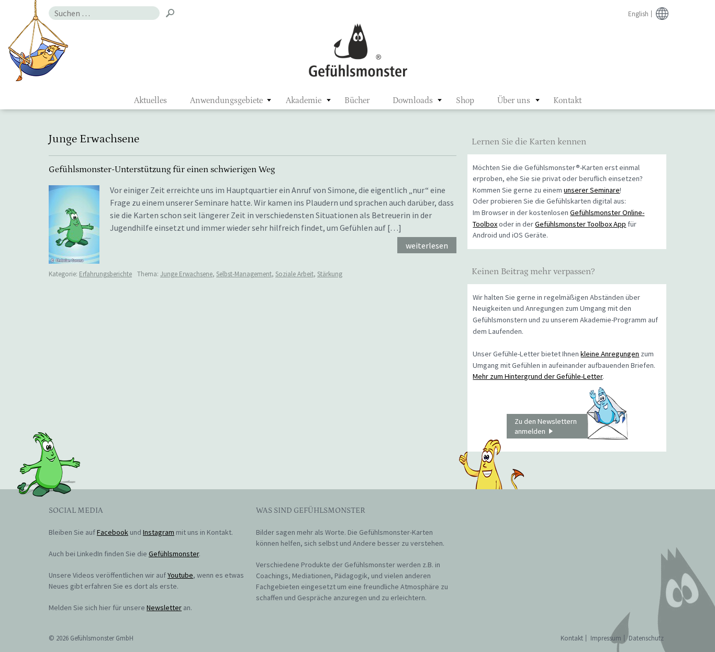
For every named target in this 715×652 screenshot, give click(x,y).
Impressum (605, 638)
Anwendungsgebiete (226, 100)
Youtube (180, 575)
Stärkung (329, 273)
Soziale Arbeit (294, 273)
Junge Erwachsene (186, 273)
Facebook (112, 532)
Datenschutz (646, 638)
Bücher (357, 100)
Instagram (158, 532)
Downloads (413, 100)
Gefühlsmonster (357, 49)
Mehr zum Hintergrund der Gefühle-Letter (537, 376)
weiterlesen (427, 245)
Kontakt (567, 100)
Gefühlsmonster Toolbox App (580, 224)
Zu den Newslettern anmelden (546, 426)
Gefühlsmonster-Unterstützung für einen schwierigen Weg (162, 169)
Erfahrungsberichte (105, 273)
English (638, 13)
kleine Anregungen (609, 353)
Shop (465, 100)
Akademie (303, 100)
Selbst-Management (244, 273)
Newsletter (164, 607)
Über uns (513, 100)
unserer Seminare (592, 190)
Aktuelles (150, 100)
